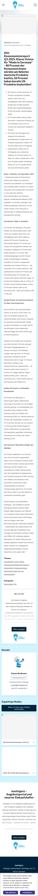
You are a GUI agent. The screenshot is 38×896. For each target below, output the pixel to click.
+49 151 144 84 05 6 (19, 688)
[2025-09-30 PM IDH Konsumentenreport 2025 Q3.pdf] (19, 758)
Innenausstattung (20, 568)
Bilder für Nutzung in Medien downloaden (19, 708)
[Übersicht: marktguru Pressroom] (18, 5)
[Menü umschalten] (3, 5)
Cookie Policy (24, 888)
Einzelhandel (8, 562)
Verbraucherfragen (10, 571)
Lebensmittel (9, 568)
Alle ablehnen (11, 892)
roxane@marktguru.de (19, 685)
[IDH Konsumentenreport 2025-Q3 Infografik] (19, 726)
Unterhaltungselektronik (13, 565)
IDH (15, 584)
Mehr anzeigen (19, 629)
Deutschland (8, 584)
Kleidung (25, 565)
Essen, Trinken (19, 562)
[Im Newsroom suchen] (35, 4)
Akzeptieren (27, 892)
